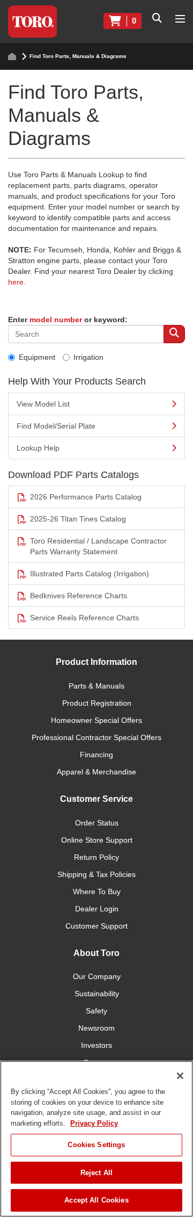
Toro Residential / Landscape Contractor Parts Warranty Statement (98, 546)
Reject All (96, 1173)
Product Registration (96, 703)
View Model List (43, 404)
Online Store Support (96, 840)
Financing (96, 754)
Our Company (97, 976)
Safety (96, 1010)
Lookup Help (38, 448)
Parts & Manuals (96, 686)
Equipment (37, 357)
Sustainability (97, 993)
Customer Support (96, 926)
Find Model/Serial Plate (56, 426)
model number (55, 319)
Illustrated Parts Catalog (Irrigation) (89, 573)
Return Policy (96, 857)
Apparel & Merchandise (96, 771)
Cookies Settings (96, 1145)
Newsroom (96, 1028)
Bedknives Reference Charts (78, 595)
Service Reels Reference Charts (84, 617)
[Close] (180, 1076)
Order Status (96, 822)
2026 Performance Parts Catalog (86, 496)
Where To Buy (97, 891)
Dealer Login (96, 908)
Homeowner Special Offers (96, 720)
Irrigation (88, 357)
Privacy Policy (94, 1123)
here (16, 282)
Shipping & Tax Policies (96, 874)
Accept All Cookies (96, 1200)
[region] (96, 1139)
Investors (96, 1045)
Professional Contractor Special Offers (96, 737)
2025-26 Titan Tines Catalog (78, 519)
